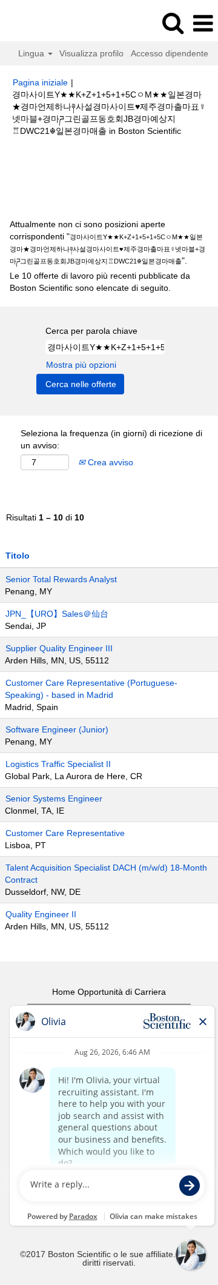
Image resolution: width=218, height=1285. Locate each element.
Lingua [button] (32, 53)
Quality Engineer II (40, 914)
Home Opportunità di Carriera (109, 992)
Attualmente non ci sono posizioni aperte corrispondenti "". (107, 242)
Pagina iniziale (40, 82)
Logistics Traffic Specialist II (58, 764)
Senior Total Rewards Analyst (61, 579)
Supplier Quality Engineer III (59, 648)
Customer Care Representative (65, 833)
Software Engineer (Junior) (56, 729)
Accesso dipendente (169, 53)
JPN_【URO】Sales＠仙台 (56, 614)
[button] (203, 23)
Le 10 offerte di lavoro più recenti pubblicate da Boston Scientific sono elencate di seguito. (100, 282)
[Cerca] (172, 22)
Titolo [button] (17, 555)
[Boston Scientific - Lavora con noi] (43, 23)
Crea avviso (109, 462)
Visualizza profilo (91, 53)
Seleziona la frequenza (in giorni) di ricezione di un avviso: (111, 439)
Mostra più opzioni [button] (81, 365)
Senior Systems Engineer (53, 798)
